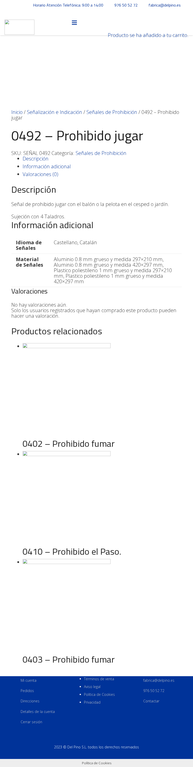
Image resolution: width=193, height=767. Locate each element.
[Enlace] (19, 23)
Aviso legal (92, 686)
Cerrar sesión (31, 721)
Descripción (36, 158)
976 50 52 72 (153, 690)
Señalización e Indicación (54, 112)
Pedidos (27, 690)
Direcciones (30, 701)
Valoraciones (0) (40, 174)
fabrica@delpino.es (158, 680)
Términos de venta (99, 678)
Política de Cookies (99, 694)
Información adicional (47, 166)
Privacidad (92, 702)
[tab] (102, 159)
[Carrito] (110, 10)
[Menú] (74, 22)
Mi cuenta (28, 680)
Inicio (17, 112)
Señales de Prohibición (111, 112)
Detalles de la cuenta (38, 711)
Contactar (151, 701)
